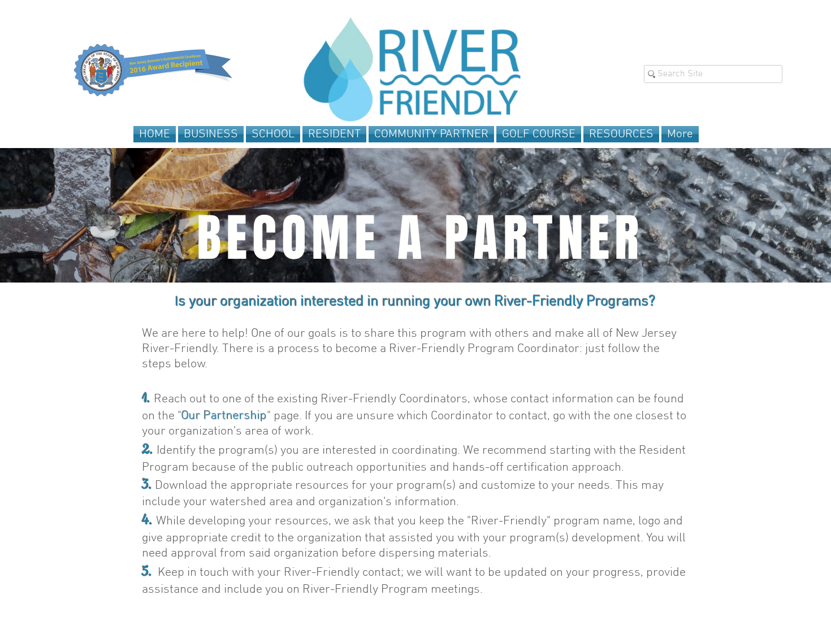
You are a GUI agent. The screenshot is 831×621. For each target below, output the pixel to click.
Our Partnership (224, 416)
